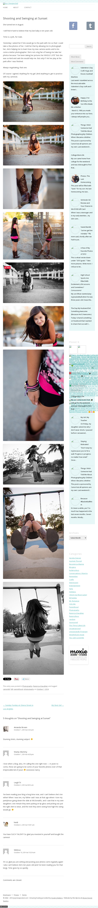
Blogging (72, 567)
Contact (27, 7)
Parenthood (73, 607)
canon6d (6, 689)
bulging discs (74, 570)
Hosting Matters (57, 898)
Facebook (73, 26)
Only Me (72, 604)
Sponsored (73, 622)
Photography (27, 686)
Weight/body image (76, 635)
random (72, 619)
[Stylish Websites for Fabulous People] (78, 664)
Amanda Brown (20, 727)
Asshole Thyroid (75, 561)
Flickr (91, 34)
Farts (71, 589)
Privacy (16, 895)
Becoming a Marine (76, 564)
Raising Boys (74, 616)
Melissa (17, 850)
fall (12, 689)
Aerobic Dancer (75, 558)
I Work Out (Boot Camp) (78, 595)
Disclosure (7, 895)
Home (5, 7)
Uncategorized (75, 628)
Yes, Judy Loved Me (76, 638)
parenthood (18, 689)
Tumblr (91, 26)
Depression (73, 582)
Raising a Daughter (40, 686)
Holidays (72, 592)
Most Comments (77, 62)
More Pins (76, 373)
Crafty (71, 579)
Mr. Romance (74, 601)
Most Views (75, 57)
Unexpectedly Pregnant (78, 631)
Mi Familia (73, 598)
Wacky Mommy (20, 752)
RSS (73, 34)
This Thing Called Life (77, 625)
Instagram (82, 26)
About (16, 7)
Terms (24, 895)
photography (29, 689)
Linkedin (82, 34)
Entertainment (74, 585)
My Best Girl (57, 705)
